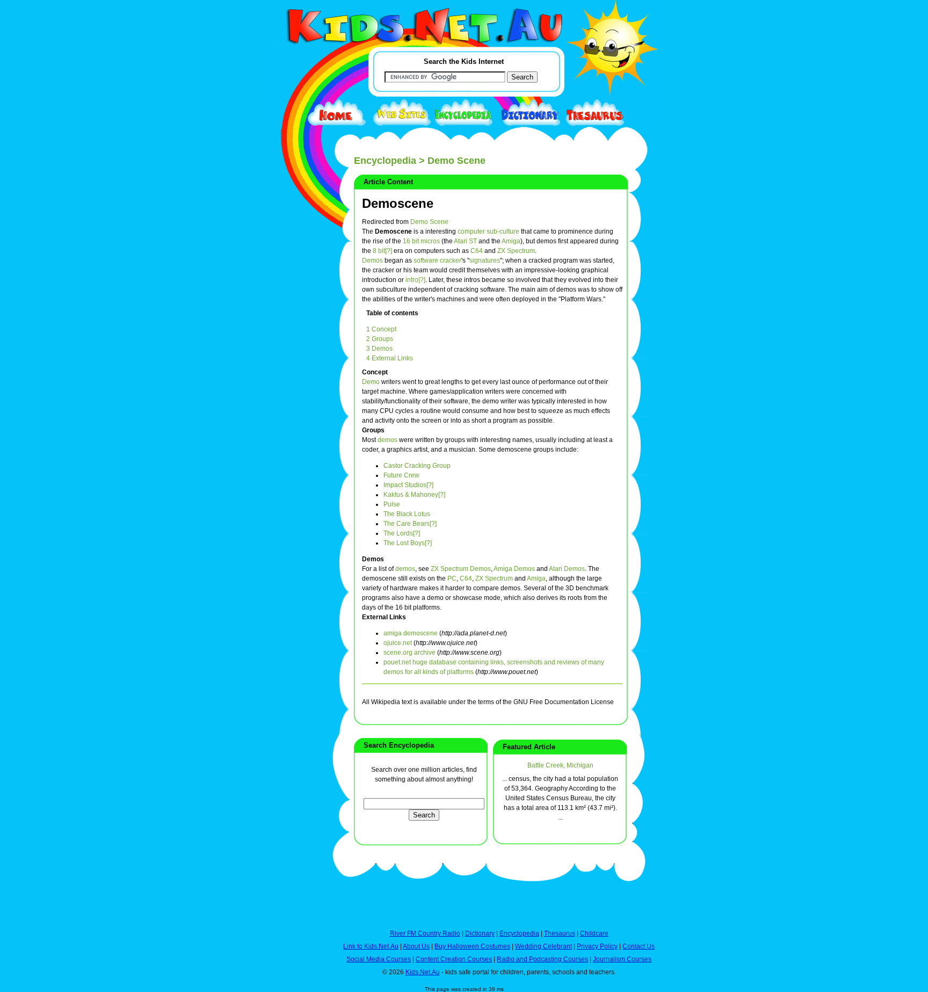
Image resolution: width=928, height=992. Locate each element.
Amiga (511, 241)
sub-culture (503, 231)
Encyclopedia (385, 160)
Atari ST (465, 241)
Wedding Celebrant (543, 946)
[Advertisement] (295, 393)
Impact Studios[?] (408, 485)
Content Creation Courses (454, 959)
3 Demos (379, 348)
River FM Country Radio (425, 933)
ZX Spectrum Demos (461, 569)
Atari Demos (567, 569)
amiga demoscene (410, 633)
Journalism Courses (622, 959)
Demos (372, 260)
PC (451, 578)
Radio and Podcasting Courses (542, 959)
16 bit (411, 241)
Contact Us (638, 946)
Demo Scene (429, 222)
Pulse (391, 504)
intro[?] (415, 280)
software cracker (437, 260)
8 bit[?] (382, 251)
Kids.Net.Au (422, 972)
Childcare (594, 933)
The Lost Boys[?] (407, 543)
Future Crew (401, 475)
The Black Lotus (406, 514)
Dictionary (480, 933)
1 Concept (381, 329)
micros (430, 241)
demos (387, 440)
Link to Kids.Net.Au (370, 946)
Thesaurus (559, 933)
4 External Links (389, 358)
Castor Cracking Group (417, 465)
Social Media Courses (378, 959)
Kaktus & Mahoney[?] (414, 494)
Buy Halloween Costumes (472, 946)
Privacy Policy (597, 946)
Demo (371, 382)
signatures (484, 260)
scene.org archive (409, 652)
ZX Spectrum (516, 251)
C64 (476, 251)
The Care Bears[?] (410, 523)
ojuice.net (397, 643)
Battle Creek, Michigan (560, 765)
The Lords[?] (401, 533)
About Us (416, 946)
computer (471, 231)
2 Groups (379, 339)
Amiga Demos (514, 569)
